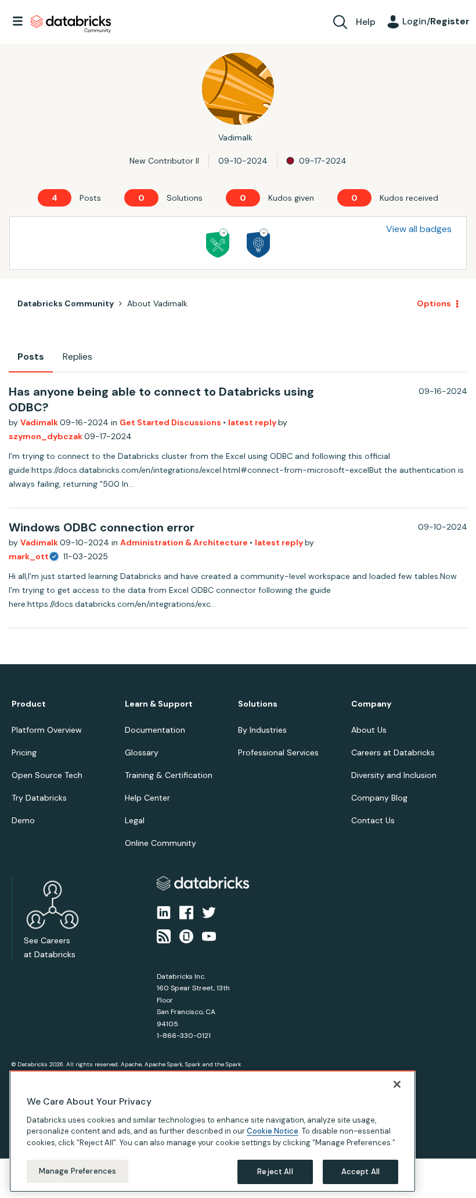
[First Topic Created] (258, 243)
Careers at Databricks (393, 752)
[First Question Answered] (217, 243)
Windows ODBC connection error (101, 527)
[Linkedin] (164, 912)
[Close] (397, 1084)
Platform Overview (47, 730)
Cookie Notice (272, 1131)
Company (371, 704)
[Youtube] (209, 935)
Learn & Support (159, 704)
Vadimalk (40, 422)
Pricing (24, 752)
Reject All (275, 1172)
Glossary (141, 752)
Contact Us (373, 820)
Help (366, 22)
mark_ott (29, 556)
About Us (369, 730)
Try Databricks (39, 797)
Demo (23, 820)
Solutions (257, 704)
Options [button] (434, 303)
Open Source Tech (47, 775)
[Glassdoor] (186, 935)
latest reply (253, 422)
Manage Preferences (77, 1171)
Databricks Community (70, 24)
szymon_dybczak (46, 436)
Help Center (147, 797)
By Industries (262, 730)
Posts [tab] (30, 356)
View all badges (419, 229)
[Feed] (164, 935)
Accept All (360, 1172)
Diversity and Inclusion (394, 775)
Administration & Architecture (185, 542)
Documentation (155, 730)
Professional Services (278, 752)
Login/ (436, 21)
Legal (135, 820)
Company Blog (379, 797)
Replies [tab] (77, 356)
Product (29, 704)
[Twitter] (209, 912)
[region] (212, 1131)
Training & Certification (168, 775)
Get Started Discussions (171, 422)
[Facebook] (186, 912)
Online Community (160, 843)
